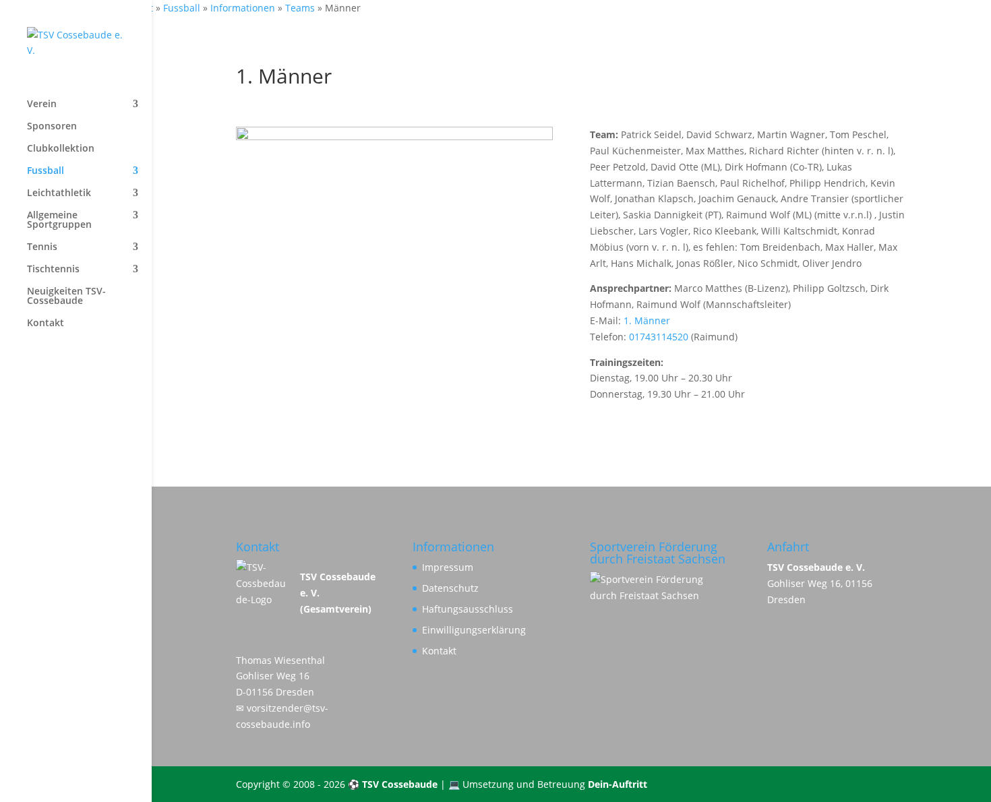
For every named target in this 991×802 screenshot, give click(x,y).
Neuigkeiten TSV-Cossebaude (66, 296)
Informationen (242, 7)
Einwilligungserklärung (474, 629)
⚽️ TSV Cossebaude (393, 784)
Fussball (181, 7)
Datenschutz (450, 588)
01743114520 (658, 336)
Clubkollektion (60, 149)
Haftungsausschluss (467, 609)
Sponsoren (52, 126)
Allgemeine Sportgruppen (59, 220)
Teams (300, 7)
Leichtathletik (59, 193)
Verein (42, 104)
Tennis (42, 247)
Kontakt (45, 323)
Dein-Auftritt (617, 784)
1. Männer (647, 320)
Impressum (447, 567)
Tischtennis (53, 269)
